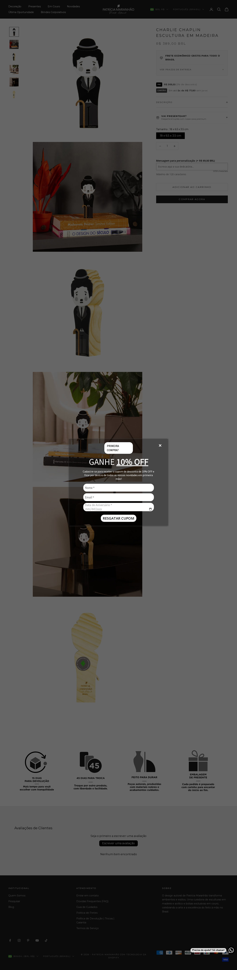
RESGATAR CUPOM (118, 518)
